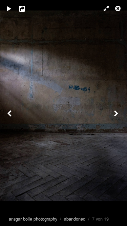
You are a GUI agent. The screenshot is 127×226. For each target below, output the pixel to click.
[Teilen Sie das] (26, 8)
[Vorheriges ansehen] (10, 113)
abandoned (74, 218)
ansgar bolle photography (33, 218)
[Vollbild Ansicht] (103, 8)
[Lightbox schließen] (118, 8)
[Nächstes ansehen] (117, 113)
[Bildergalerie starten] (9, 8)
